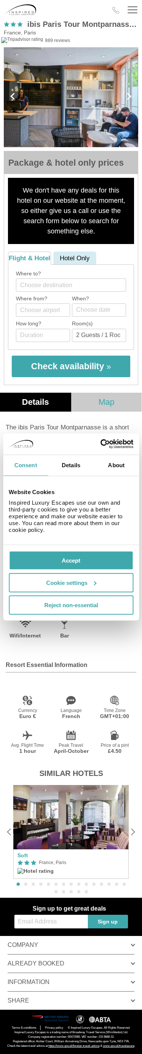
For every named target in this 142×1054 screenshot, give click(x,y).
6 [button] (56, 884)
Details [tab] (71, 465)
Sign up (108, 922)
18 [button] (71, 892)
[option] (71, 832)
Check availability (68, 366)
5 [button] (48, 884)
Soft (22, 855)
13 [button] (109, 884)
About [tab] (116, 465)
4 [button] (41, 884)
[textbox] (75, 285)
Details (35, 402)
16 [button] (56, 892)
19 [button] (79, 892)
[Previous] (9, 831)
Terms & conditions (24, 1027)
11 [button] (94, 884)
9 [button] (79, 884)
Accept (71, 560)
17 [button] (63, 892)
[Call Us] (115, 10)
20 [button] (86, 892)
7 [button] (63, 884)
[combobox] (71, 285)
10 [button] (86, 884)
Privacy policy (54, 1027)
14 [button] (116, 884)
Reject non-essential (71, 605)
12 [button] (101, 884)
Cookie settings (66, 582)
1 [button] (18, 884)
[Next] (132, 831)
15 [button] (124, 884)
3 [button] (33, 884)
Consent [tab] (25, 465)
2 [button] (26, 884)
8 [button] (71, 884)
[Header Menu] (132, 10)
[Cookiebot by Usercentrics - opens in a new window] (101, 444)
